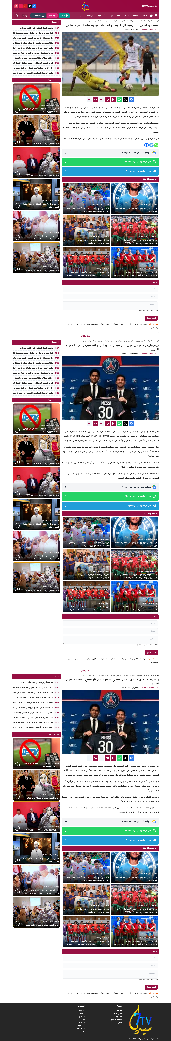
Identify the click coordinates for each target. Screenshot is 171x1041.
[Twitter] (151, 145)
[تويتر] (30, 6)
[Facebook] (146, 145)
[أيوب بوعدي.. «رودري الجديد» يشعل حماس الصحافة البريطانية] (134, 198)
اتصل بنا (119, 1022)
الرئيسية (156, 21)
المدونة (119, 1016)
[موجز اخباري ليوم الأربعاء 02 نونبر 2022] (36, 130)
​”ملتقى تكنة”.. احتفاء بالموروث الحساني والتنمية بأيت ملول (30, 58)
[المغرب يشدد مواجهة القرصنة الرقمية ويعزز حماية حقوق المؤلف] (36, 98)
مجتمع (82, 1016)
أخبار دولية (80, 1025)
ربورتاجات (81, 1028)
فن (84, 1031)
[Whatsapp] (156, 145)
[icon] (151, 16)
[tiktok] (21, 6)
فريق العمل (117, 1013)
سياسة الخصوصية (115, 1019)
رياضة (148, 21)
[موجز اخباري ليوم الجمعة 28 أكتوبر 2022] (36, 162)
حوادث (82, 1022)
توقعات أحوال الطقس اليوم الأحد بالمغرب (36, 28)
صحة (83, 1019)
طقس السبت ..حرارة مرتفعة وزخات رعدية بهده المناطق (31, 48)
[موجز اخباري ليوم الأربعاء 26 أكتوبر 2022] (36, 257)
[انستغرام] (16, 6)
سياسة (82, 1013)
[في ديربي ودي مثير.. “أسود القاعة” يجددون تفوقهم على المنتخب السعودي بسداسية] (86, 198)
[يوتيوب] (25, 6)
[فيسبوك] (34, 6)
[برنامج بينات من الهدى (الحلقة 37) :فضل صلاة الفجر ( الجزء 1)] (36, 194)
